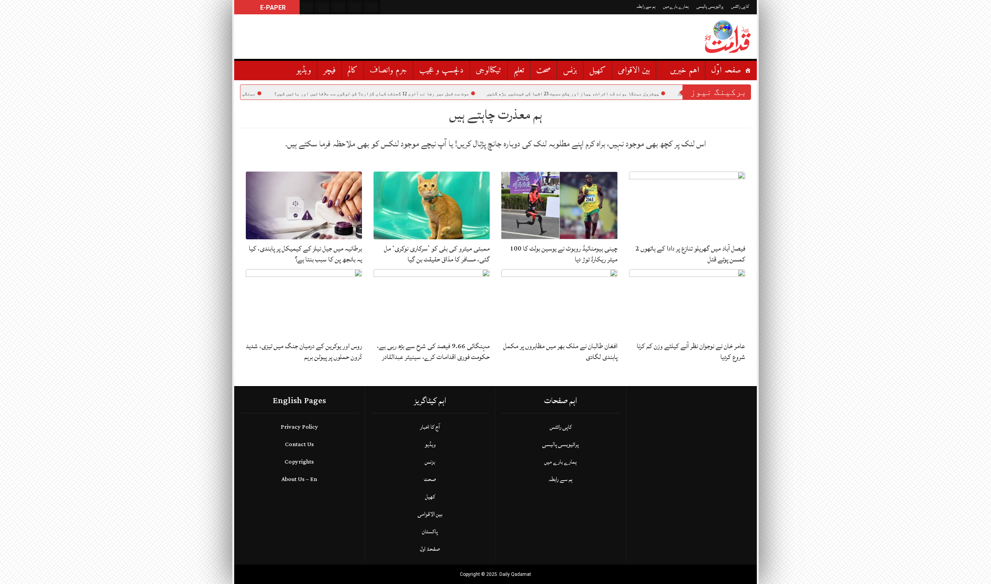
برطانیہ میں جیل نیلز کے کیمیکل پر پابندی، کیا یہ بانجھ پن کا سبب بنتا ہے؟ (305, 254)
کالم (353, 70)
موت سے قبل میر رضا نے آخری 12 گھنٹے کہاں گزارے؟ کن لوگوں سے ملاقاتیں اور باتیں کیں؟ (402, 93)
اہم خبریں (684, 70)
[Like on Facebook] (323, 7)
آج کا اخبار (430, 427)
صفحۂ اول (430, 549)
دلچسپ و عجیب (441, 70)
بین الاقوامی (634, 70)
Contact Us (299, 444)
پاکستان (430, 531)
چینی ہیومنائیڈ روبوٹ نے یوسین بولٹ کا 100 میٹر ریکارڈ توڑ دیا (563, 254)
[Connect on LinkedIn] (372, 7)
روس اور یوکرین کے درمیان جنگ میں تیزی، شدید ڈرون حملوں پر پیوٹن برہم (304, 351)
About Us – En (299, 479)
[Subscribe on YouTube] (356, 7)
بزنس (570, 70)
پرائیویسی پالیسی (710, 6)
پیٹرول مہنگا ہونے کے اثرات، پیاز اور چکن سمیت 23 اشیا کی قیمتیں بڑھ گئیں (604, 93)
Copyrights (299, 461)
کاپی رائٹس (740, 6)
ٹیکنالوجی (488, 70)
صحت (543, 70)
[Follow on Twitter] (340, 7)
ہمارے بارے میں (676, 6)
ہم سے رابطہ (645, 6)
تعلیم (518, 70)
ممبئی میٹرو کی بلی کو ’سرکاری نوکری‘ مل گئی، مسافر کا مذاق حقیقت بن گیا (437, 254)
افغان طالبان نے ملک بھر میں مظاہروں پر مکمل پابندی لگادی (560, 351)
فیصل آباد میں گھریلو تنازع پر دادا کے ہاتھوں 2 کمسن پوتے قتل (690, 254)
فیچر (329, 70)
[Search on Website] (307, 7)
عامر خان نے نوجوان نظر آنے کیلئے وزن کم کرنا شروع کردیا (691, 351)
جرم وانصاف (388, 70)
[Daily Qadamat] (728, 36)
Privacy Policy (299, 427)
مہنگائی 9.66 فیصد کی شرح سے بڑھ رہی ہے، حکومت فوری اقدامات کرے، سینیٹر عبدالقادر (433, 351)
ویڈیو (304, 70)
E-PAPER (272, 7)
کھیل (597, 70)
